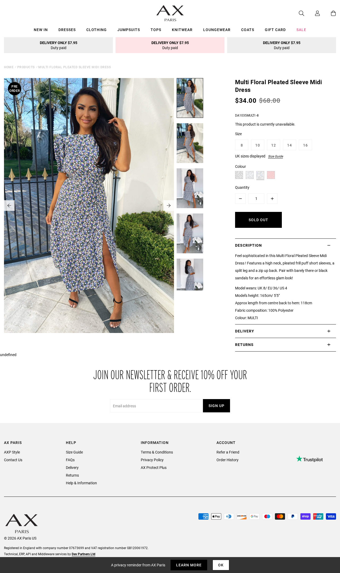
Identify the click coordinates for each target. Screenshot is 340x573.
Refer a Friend (227, 452)
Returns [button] (244, 344)
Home (9, 67)
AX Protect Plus (154, 467)
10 (257, 145)
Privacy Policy (152, 459)
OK (221, 564)
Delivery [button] (244, 330)
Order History (227, 459)
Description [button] (248, 245)
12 (273, 145)
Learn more (189, 564)
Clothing (96, 29)
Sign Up (216, 405)
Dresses (67, 29)
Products (26, 67)
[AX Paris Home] (170, 13)
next (168, 205)
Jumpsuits (128, 29)
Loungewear (217, 29)
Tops (156, 29)
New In (41, 29)
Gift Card (275, 29)
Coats (247, 29)
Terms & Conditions (157, 452)
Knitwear (182, 29)
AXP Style (12, 452)
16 (305, 145)
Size (238, 133)
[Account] (312, 13)
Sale (301, 29)
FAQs (70, 459)
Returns (72, 475)
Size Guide (275, 156)
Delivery (72, 467)
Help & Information (81, 482)
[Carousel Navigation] (89, 205)
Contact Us (13, 459)
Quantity (242, 187)
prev (9, 205)
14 (289, 145)
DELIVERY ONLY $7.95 (58, 45)
